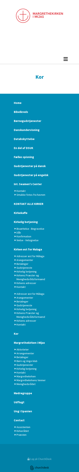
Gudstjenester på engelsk (31, 175)
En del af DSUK (23, 148)
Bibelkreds (21, 112)
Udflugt (19, 402)
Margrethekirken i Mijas (29, 342)
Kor (16, 333)
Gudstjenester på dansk (30, 166)
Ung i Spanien (23, 411)
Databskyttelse (24, 139)
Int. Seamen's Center (28, 184)
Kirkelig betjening (26, 222)
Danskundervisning (27, 130)
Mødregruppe (23, 393)
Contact (19, 420)
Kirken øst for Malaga (28, 249)
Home (17, 103)
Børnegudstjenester (27, 121)
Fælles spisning (24, 157)
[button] (39, 58)
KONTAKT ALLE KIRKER (28, 204)
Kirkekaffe (20, 213)
